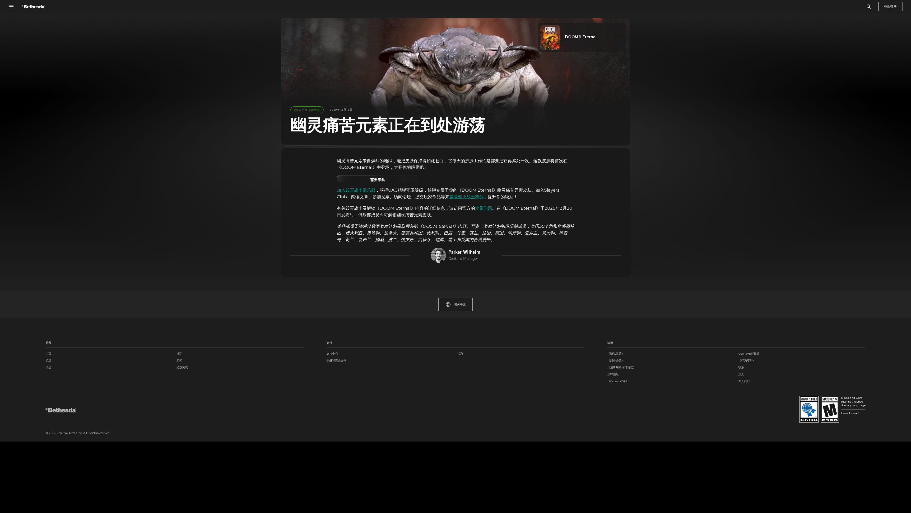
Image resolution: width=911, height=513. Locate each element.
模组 (48, 367)
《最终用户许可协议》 (621, 367)
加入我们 (744, 381)
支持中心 (332, 353)
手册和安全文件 (336, 360)
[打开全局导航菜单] (11, 7)
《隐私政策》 (615, 353)
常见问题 (483, 208)
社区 (179, 353)
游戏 (48, 360)
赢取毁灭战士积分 (466, 197)
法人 (741, 374)
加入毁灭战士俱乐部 (356, 190)
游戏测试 (182, 367)
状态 (460, 353)
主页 (48, 353)
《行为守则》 (746, 360)
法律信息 (613, 374)
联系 (741, 367)
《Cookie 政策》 (618, 381)
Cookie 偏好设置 (749, 353)
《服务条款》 (615, 360)
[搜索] (869, 7)
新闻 (179, 360)
